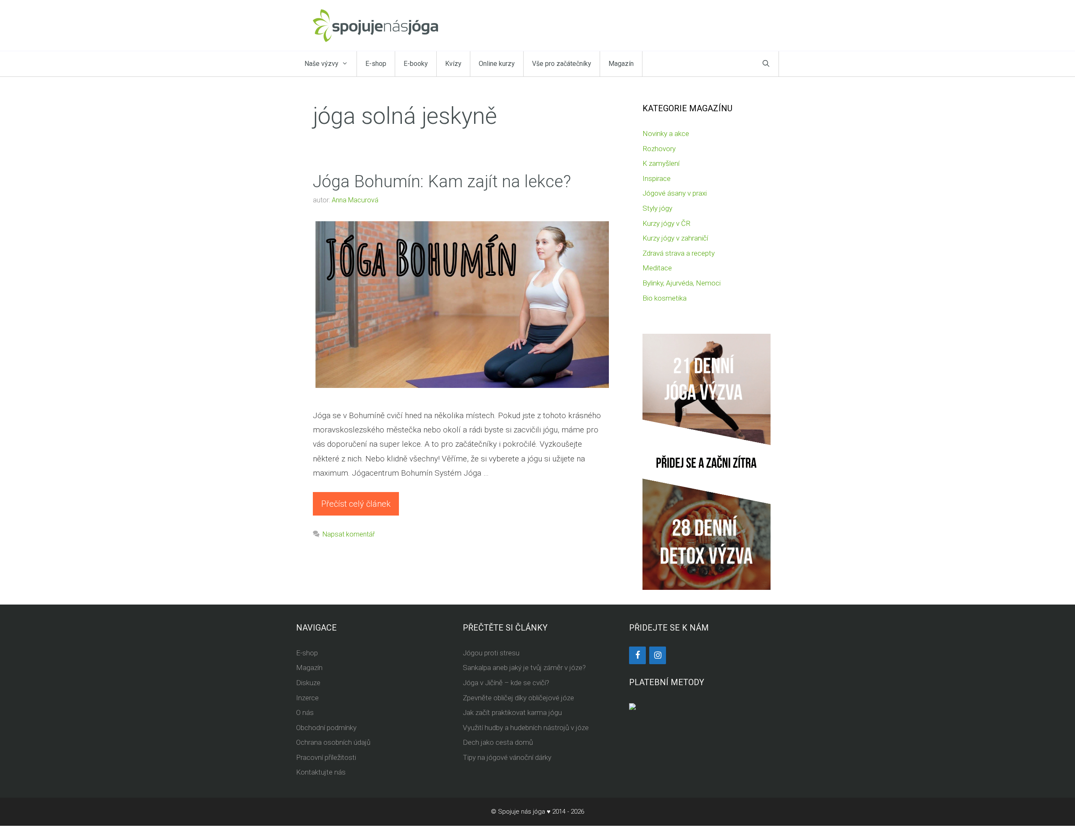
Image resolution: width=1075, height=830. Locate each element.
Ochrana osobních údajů (333, 742)
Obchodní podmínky (326, 727)
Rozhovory (659, 148)
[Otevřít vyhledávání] (766, 63)
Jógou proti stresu (491, 653)
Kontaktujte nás (321, 772)
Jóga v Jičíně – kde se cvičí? (506, 682)
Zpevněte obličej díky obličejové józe (518, 698)
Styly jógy (657, 208)
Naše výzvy (321, 64)
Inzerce (307, 698)
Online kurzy (497, 64)
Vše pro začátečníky (561, 64)
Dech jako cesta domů (498, 742)
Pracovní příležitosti (326, 757)
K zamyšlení (660, 163)
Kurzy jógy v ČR (666, 223)
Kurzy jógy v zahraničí (675, 238)
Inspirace (656, 178)
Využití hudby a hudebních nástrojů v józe (526, 727)
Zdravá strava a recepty (678, 253)
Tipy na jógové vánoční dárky (507, 757)
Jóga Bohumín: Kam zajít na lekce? (442, 181)
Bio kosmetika (664, 298)
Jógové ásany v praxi (674, 193)
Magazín (621, 64)
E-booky (416, 64)
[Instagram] (657, 655)
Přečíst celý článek (356, 504)
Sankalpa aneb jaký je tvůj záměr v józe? (524, 667)
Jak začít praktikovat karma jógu (512, 712)
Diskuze (308, 682)
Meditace (657, 268)
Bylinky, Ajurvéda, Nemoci (681, 283)
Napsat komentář (348, 534)
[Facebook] (637, 655)
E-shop (375, 64)
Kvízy (453, 64)
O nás (305, 712)
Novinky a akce (665, 133)
